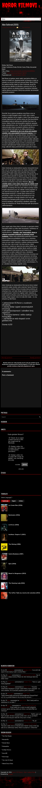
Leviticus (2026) (13, 525)
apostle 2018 (27, 670)
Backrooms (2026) (14, 515)
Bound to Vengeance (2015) (17, 573)
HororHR (4, 753)
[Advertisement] (20, 339)
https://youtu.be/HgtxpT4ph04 (16, 73)
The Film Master (7, 736)
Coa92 (10, 675)
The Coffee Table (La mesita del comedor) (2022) (24, 593)
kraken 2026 (28, 682)
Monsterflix (5, 739)
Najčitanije (5, 501)
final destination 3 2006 (28, 675)
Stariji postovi (35, 357)
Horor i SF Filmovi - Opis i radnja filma (23, 772)
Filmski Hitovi (6, 743)
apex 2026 (26, 694)
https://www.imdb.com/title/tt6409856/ (22, 71)
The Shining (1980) (14, 544)
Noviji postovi (7, 357)
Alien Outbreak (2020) (10, 25)
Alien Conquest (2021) (19, 75)
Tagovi (14, 501)
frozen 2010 (28, 721)
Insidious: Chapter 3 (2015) (17, 534)
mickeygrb (10, 694)
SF (19, 27)
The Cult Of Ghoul (7, 760)
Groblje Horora (6, 750)
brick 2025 (27, 714)
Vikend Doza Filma (7, 763)
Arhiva (21, 501)
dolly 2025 (27, 687)
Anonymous (10, 670)
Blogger (10, 774)
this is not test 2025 (30, 724)
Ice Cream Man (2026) (15, 505)
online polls (21, 469)
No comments (26, 27)
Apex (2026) (12, 564)
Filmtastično (5, 746)
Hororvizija (5, 757)
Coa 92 (9, 705)
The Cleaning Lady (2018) (16, 583)
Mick (8, 700)
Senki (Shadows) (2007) (15, 554)
